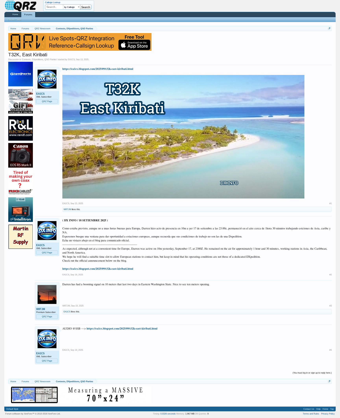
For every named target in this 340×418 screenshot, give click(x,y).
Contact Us (308, 409)
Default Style (12, 409)
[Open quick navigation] (329, 28)
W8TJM (67, 209)
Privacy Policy (328, 413)
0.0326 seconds (168, 413)
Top (332, 409)
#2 (330, 274)
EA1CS (71, 59)
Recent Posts (14, 19)
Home (15, 14)
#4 (330, 350)
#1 (330, 203)
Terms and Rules (311, 413)
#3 (330, 306)
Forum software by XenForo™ (32, 413)
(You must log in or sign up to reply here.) (312, 373)
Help (318, 409)
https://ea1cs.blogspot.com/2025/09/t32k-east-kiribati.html (97, 69)
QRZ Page (47, 101)
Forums (28, 14)
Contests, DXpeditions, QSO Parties (39, 59)
